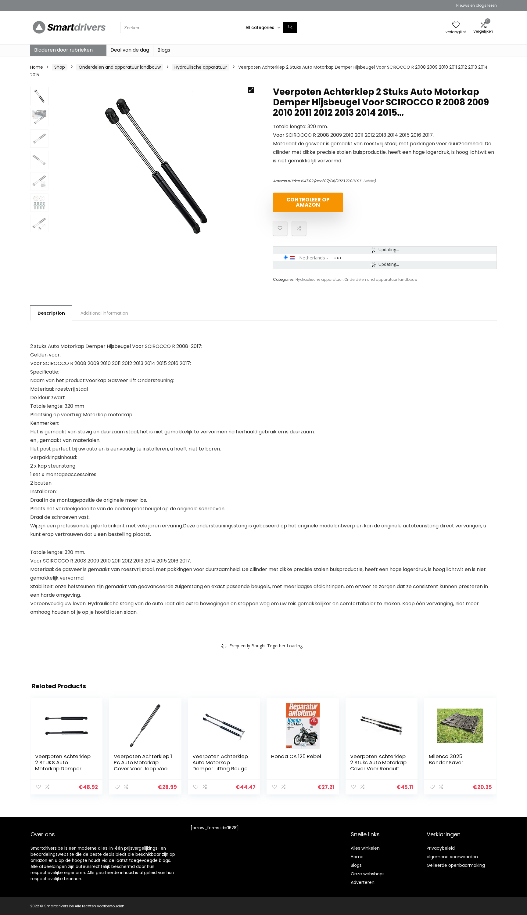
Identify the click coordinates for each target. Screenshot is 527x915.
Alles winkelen (365, 848)
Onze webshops (368, 874)
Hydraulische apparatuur (200, 67)
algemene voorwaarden (452, 857)
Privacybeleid (441, 848)
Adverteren (363, 882)
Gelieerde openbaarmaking (456, 865)
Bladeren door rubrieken (63, 49)
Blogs (163, 49)
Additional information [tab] (104, 313)
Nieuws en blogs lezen (476, 5)
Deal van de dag (129, 49)
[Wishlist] (456, 25)
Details (368, 180)
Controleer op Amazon (308, 202)
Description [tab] (51, 313)
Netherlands (312, 258)
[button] (251, 90)
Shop (59, 67)
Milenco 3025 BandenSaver (446, 759)
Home (36, 67)
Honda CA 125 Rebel (296, 756)
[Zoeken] (290, 27)
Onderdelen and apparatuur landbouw (120, 67)
